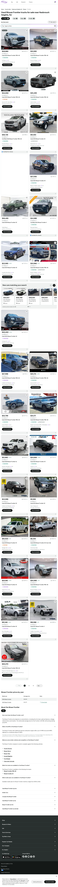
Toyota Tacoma (8, 748)
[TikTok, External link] (23, 857)
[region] (29, 880)
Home (2, 9)
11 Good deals (44, 702)
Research (23, 2)
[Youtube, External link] (29, 857)
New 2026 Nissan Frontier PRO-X (6, 300)
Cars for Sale (8, 9)
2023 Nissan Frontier (6, 702)
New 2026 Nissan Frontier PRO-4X (32, 300)
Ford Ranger (7, 758)
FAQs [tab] (3, 710)
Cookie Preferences (5, 872)
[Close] (56, 876)
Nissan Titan (7, 753)
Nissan (24, 9)
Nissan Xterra (7, 751)
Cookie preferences (37, 881)
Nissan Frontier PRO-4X (10, 771)
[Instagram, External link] (31, 857)
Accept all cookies (50, 881)
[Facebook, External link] (26, 857)
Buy (12, 2)
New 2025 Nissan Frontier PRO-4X (19, 300)
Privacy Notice (4, 866)
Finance (30, 2)
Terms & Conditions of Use (7, 863)
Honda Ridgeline (8, 756)
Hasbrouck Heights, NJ (17, 9)
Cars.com (23, 880)
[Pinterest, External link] (34, 857)
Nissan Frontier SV (8, 773)
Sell (17, 2)
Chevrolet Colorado (9, 761)
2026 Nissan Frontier (6, 699)
